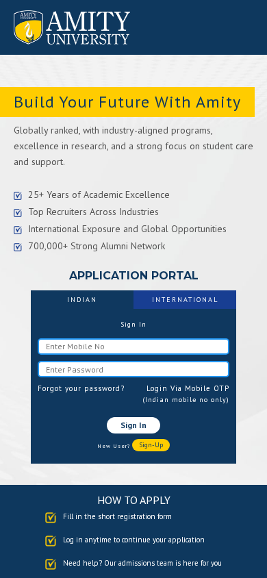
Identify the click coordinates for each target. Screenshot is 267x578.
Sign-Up (151, 444)
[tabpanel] (133, 386)
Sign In (133, 425)
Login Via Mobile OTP (188, 388)
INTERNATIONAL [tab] (185, 299)
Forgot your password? (81, 388)
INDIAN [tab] (82, 299)
